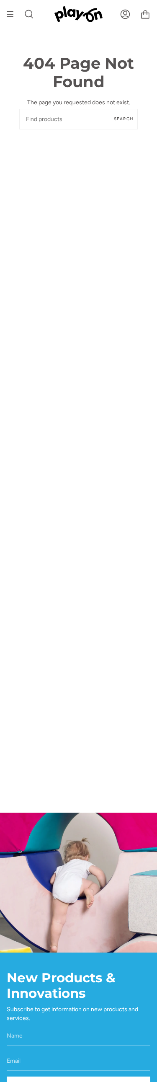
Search (124, 118)
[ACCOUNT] (125, 14)
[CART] (145, 14)
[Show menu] (13, 14)
